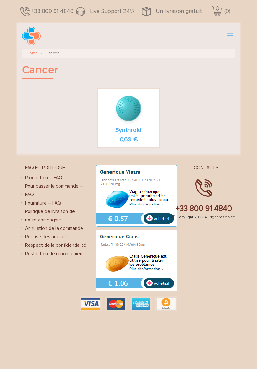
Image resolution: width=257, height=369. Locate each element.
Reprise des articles (46, 237)
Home (32, 53)
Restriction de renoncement (54, 253)
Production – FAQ (43, 177)
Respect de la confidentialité (55, 245)
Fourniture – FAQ (43, 203)
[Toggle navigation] (230, 36)
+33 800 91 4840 (52, 11)
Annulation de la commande (54, 228)
